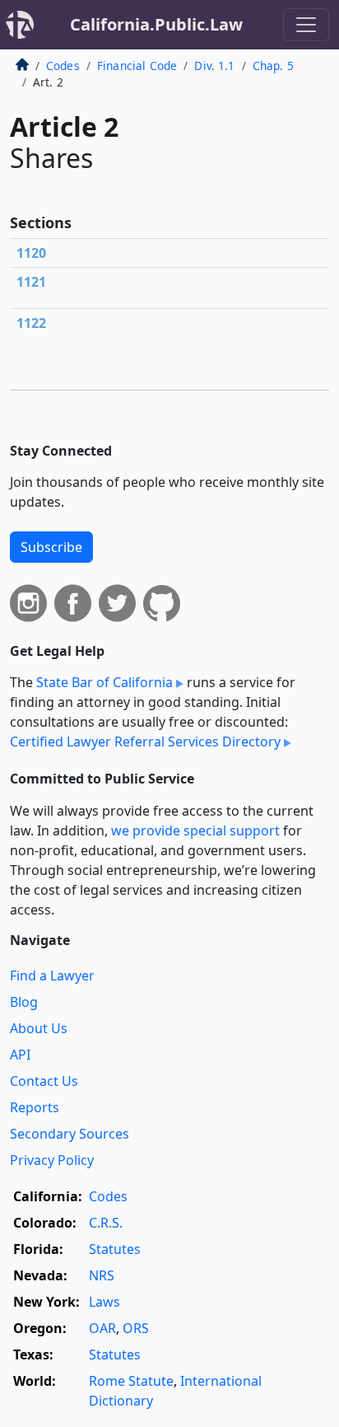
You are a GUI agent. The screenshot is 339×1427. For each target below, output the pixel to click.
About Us (38, 1028)
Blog (24, 1002)
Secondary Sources (69, 1134)
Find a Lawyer (52, 975)
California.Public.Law (156, 24)
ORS (136, 1328)
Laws (104, 1302)
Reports (34, 1107)
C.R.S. (106, 1223)
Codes (63, 65)
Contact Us (44, 1081)
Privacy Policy (52, 1160)
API (20, 1055)
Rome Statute (131, 1381)
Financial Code (137, 65)
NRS (101, 1275)
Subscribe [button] (51, 547)
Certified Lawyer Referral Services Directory (145, 741)
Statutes (115, 1249)
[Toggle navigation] (306, 24)
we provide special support (195, 830)
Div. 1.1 (214, 65)
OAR (102, 1328)
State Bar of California (104, 682)
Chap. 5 (273, 65)
